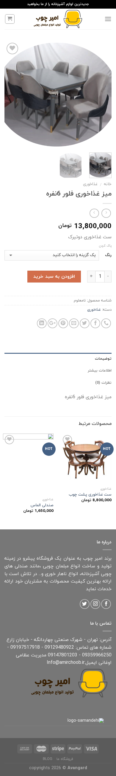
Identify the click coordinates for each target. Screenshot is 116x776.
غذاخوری (90, 184)
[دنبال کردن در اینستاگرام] (95, 604)
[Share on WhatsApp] (106, 323)
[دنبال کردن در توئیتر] (85, 604)
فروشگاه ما (65, 759)
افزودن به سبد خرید (54, 276)
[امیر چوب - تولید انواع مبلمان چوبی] (58, 19)
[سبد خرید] (10, 19)
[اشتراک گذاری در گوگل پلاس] (52, 323)
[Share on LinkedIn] (42, 323)
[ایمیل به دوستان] (74, 323)
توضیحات (103, 358)
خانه (108, 184)
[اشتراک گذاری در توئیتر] (85, 323)
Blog (47, 759)
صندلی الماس (42, 505)
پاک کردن (105, 246)
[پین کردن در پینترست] (63, 323)
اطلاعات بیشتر (100, 370)
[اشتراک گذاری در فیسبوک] (95, 323)
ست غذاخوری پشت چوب (90, 494)
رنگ (108, 255)
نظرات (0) (103, 382)
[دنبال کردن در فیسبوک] (106, 604)
